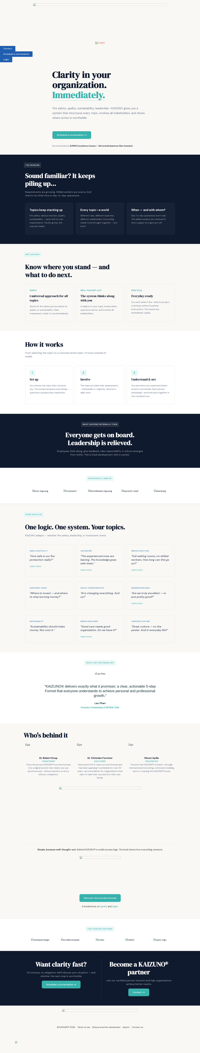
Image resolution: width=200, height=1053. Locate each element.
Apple (115, 906)
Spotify (103, 906)
